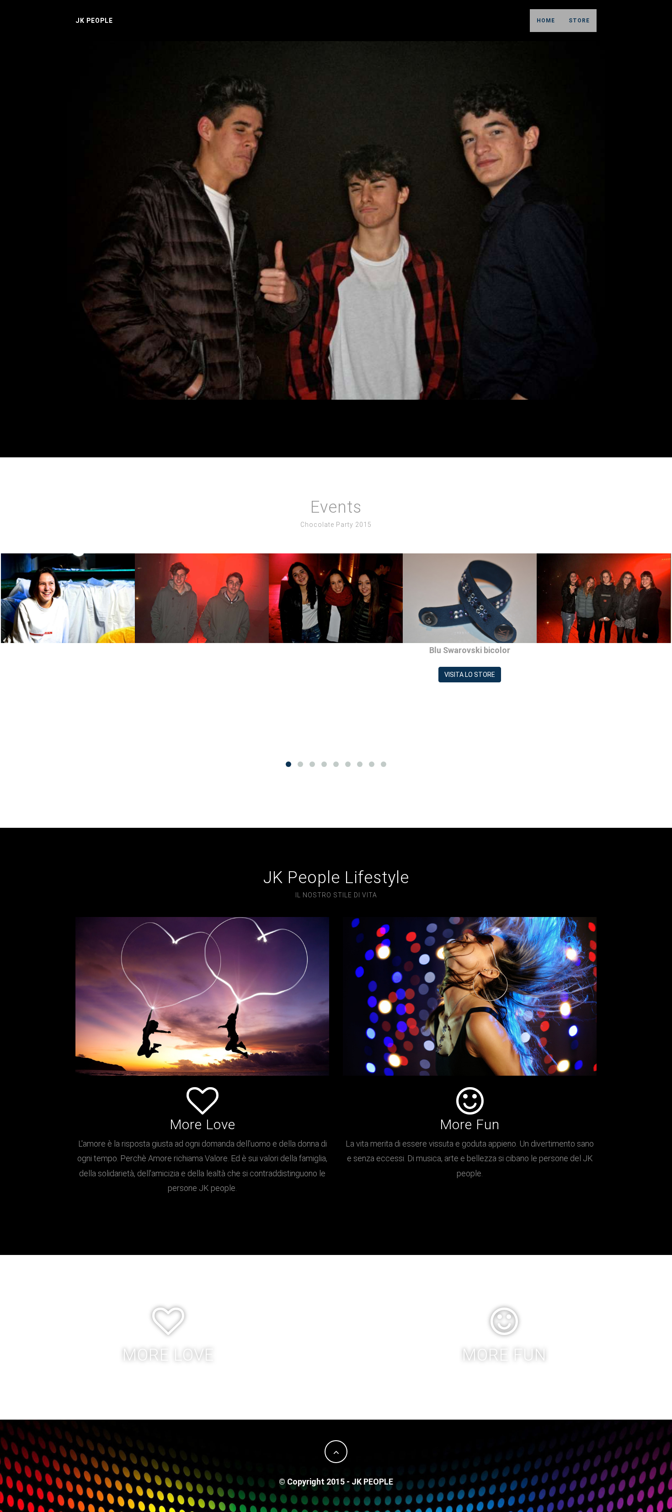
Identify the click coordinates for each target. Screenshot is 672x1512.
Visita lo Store (469, 674)
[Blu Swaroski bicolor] (470, 598)
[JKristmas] (68, 598)
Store (579, 20)
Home (546, 20)
